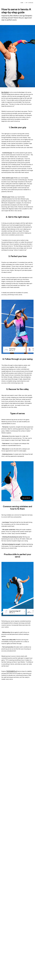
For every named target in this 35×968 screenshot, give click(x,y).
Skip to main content (28, 1)
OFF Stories (29, 2)
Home (22, 2)
